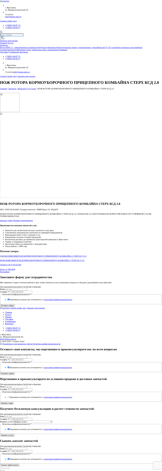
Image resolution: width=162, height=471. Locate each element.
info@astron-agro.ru (13, 17)
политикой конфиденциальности (58, 300)
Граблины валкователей (29, 47)
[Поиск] (2, 38)
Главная (3, 43)
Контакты (24, 52)
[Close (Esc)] (1, 468)
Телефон (4, 292)
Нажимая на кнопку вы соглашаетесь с (41, 300)
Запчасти (4, 45)
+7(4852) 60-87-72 (12, 25)
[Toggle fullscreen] (6, 468)
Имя (2, 289)
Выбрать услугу (7, 422)
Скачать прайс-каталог (9, 465)
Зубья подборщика (48, 47)
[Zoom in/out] (9, 468)
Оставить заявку (7, 306)
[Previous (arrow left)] (1, 470)
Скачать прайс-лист (8, 21)
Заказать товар (6, 220)
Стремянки (62, 50)
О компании (13, 52)
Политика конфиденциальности (46, 344)
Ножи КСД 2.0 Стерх (106, 47)
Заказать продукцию (9, 41)
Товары (8, 317)
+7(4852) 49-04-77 (12, 28)
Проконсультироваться (23, 220)
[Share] (4, 468)
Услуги (10, 43)
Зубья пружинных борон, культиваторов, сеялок (76, 47)
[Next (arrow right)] (4, 470)
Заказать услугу (7, 435)
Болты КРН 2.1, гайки (9, 47)
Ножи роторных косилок (126, 47)
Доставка (4, 52)
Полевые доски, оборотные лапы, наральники (38, 50)
